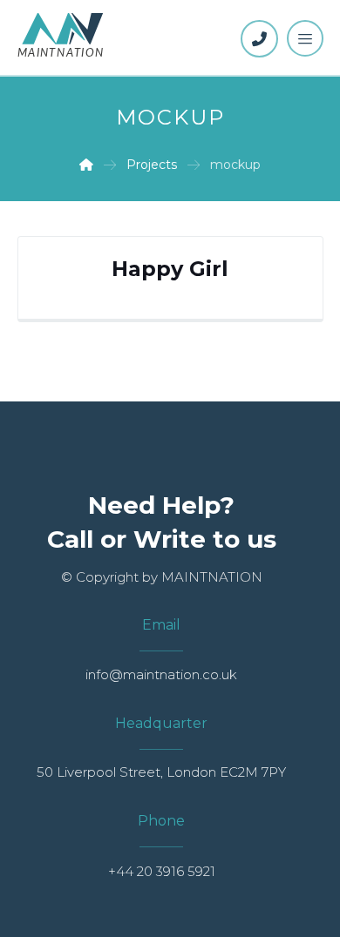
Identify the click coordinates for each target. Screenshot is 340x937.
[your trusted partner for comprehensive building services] (61, 36)
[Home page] (86, 164)
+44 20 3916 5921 (161, 871)
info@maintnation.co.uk (161, 674)
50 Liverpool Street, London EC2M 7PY (161, 772)
